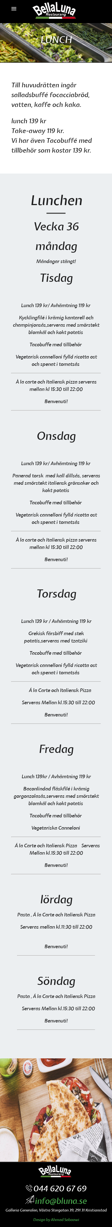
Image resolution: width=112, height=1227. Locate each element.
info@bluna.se (61, 1201)
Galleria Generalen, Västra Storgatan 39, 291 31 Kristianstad (56, 1210)
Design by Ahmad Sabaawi (56, 1219)
